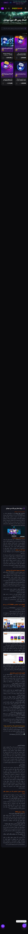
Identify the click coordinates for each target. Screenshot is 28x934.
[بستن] (2, 2)
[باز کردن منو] (25, 8)
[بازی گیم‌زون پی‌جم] (3, 926)
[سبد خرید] (5, 8)
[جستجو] (8, 8)
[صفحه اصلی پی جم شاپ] (17, 8)
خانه (24, 17)
